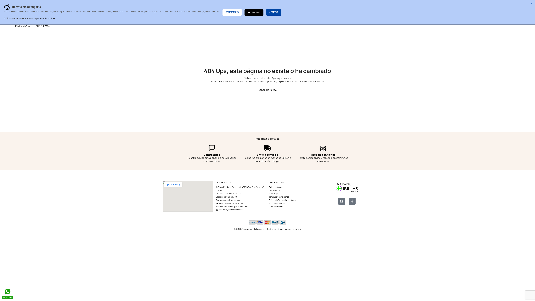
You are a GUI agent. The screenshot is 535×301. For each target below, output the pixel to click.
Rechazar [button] (254, 12)
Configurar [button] (232, 12)
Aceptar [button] (273, 12)
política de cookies (45, 18)
